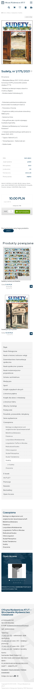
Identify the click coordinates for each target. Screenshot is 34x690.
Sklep (8, 13)
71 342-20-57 (6, 641)
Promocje (7, 482)
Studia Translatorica (12, 457)
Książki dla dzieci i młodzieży (14, 398)
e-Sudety (11, 465)
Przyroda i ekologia (6, 187)
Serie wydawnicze (10, 418)
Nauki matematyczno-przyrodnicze (12, 371)
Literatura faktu (9, 402)
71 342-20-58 (6, 649)
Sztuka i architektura (11, 377)
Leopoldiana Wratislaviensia (15, 440)
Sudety (20, 13)
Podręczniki (7, 410)
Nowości (6, 486)
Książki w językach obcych (13, 389)
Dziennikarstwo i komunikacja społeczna (14, 360)
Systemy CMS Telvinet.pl (25, 688)
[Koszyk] (14, 7)
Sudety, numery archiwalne (10, 281)
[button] (9, 580)
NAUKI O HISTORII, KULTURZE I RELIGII (11, 183)
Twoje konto (5, 688)
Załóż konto (31, 7)
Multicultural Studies (12, 447)
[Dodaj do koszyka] (31, 286)
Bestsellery (7, 490)
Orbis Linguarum (11, 450)
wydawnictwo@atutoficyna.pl (17, 625)
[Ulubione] (20, 7)
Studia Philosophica (12, 453)
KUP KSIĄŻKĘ (24, 212)
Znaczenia (9, 468)
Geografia (29, 185)
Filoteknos (9, 436)
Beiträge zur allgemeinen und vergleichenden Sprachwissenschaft (18, 428)
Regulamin (4, 670)
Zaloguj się (26, 7)
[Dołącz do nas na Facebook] (15, 676)
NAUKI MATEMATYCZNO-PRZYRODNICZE (15, 185)
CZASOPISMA (14, 187)
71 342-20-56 (6, 635)
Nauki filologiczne (10, 351)
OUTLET (6, 478)
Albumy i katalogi (10, 406)
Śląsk (20, 187)
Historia (24, 183)
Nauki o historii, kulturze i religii (15, 355)
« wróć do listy (28, 17)
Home (4, 13)
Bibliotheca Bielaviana (13, 433)
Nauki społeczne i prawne (13, 366)
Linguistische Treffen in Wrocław (16, 443)
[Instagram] (17, 676)
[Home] (17, 2)
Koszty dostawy (14, 670)
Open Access (8, 494)
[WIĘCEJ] (17, 571)
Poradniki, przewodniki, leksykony (16, 414)
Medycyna (7, 381)
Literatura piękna (10, 393)
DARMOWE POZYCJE (23, 587)
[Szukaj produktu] (9, 7)
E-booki (6, 474)
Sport (5, 385)
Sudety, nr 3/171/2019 (9, 329)
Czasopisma (14, 13)
